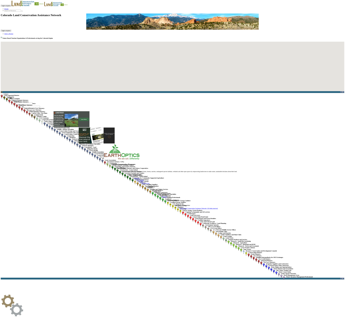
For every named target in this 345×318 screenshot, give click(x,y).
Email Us (164, 197)
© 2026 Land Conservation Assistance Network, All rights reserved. (198, 208)
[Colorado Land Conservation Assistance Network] (28, 5)
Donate (6, 9)
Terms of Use (145, 183)
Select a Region (8, 34)
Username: (16, 101)
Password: (21, 105)
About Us (137, 178)
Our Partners (140, 180)
